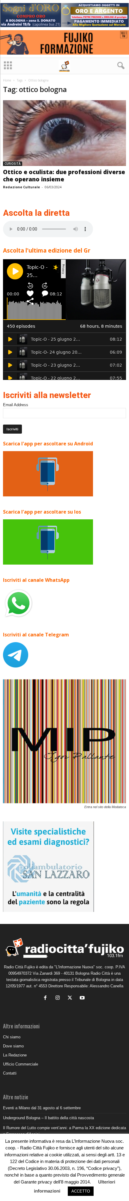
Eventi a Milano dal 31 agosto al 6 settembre (42, 1108)
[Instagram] (59, 998)
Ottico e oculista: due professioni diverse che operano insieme (64, 175)
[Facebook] (46, 998)
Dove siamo (13, 1046)
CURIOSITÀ (12, 163)
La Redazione (15, 1055)
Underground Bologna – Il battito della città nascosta (48, 1118)
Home (7, 80)
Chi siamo (11, 1037)
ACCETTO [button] (80, 1191)
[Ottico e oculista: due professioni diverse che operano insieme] (64, 133)
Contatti (9, 1073)
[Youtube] (82, 998)
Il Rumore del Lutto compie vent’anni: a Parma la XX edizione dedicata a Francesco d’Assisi (64, 1131)
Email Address (15, 405)
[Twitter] (71, 998)
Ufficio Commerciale (20, 1064)
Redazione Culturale (21, 187)
